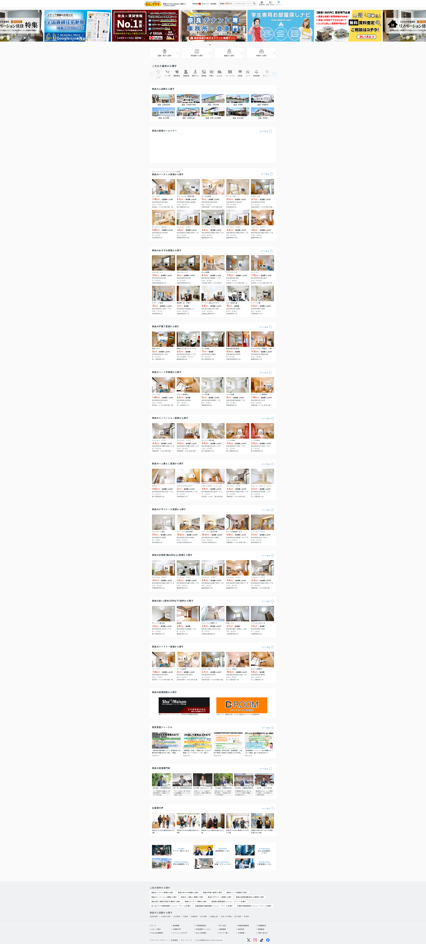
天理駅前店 (262, 925)
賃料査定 (261, 929)
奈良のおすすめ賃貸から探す (166, 250)
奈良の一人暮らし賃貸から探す (168, 463)
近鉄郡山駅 (214, 916)
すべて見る (264, 131)
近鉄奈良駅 (154, 916)
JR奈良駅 (176, 916)
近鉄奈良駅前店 (243, 925)
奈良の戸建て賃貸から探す (165, 326)
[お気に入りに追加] (172, 181)
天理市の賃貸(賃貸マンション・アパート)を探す (254, 906)
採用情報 (222, 929)
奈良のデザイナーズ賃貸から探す (169, 509)
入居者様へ (242, 933)
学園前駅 (194, 916)
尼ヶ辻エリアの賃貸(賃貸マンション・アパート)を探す (171, 906)
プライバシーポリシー (159, 940)
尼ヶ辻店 (222, 925)
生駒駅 (185, 916)
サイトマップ (186, 940)
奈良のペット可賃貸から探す (166, 372)
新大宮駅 (238, 916)
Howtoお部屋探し (157, 933)
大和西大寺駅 (165, 916)
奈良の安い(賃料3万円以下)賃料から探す (172, 600)
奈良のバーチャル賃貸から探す (168, 173)
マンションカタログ (180, 933)
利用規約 (174, 940)
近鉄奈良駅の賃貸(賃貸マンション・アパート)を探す (214, 906)
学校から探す (261, 55)
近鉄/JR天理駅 (226, 916)
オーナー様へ (224, 933)
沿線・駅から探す (165, 55)
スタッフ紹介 (156, 929)
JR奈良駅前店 (201, 925)
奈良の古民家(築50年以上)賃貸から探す (172, 555)
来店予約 (241, 929)
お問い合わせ (263, 933)
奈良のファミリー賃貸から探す (168, 646)
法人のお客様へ (201, 933)
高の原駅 (203, 916)
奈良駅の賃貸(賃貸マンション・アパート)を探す (228, 901)
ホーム (153, 925)
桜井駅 (246, 916)
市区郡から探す (197, 55)
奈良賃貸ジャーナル (203, 929)
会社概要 (176, 925)
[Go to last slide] (152, 74)
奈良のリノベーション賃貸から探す (170, 418)
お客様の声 (177, 929)
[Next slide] (274, 74)
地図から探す (229, 55)
